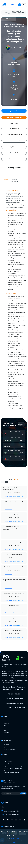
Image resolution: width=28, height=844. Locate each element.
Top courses (6, 745)
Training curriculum (8, 761)
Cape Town (9, 12)
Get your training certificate (10, 749)
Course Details (8, 497)
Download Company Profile (10, 775)
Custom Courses (7, 728)
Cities (6, 12)
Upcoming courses (8, 747)
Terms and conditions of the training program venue (14, 769)
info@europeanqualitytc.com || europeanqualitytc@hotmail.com (11, 811)
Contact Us (6, 733)
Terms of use (7, 759)
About (6, 180)
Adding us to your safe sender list (11, 773)
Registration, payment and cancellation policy (14, 766)
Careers (5, 735)
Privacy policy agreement (9, 764)
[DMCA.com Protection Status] (21, 658)
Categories (6, 723)
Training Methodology (14, 181)
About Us (6, 730)
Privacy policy (16, 838)
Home (12, 5)
